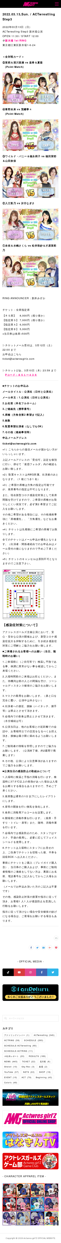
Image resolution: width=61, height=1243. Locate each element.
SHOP (45, 1072)
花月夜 (45, 1061)
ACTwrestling (44, 1035)
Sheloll (10, 1066)
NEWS (11, 1061)
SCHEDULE (33, 1040)
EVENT (10, 1077)
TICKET (29, 1061)
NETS (29, 1072)
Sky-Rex (28, 1066)
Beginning (44, 1077)
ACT (27, 1077)
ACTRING (12, 1040)
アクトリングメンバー (16, 1035)
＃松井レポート (14, 1056)
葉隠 (43, 1066)
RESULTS (37, 1056)
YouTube (11, 1072)
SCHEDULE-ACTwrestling (20, 1045)
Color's (10, 1082)
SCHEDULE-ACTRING (18, 1051)
